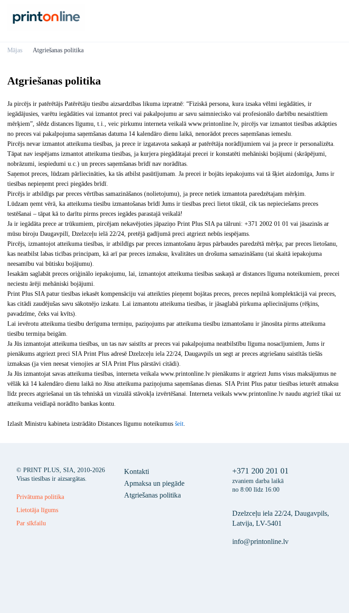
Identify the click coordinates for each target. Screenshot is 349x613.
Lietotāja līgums (37, 510)
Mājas (14, 50)
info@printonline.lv (260, 541)
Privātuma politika (40, 496)
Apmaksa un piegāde (154, 483)
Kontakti (136, 471)
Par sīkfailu (31, 523)
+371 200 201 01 (260, 470)
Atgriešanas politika (152, 495)
